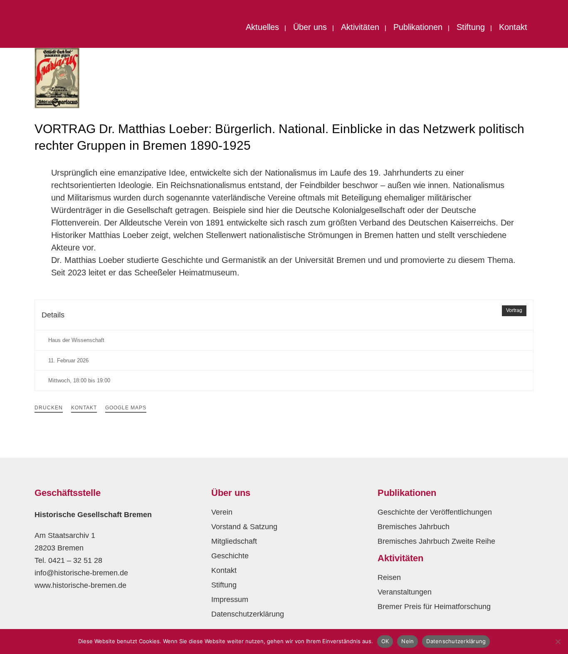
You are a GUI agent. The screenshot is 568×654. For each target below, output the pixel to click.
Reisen (389, 577)
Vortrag (514, 310)
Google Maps (125, 408)
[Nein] (557, 641)
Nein (407, 641)
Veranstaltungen (405, 592)
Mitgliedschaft (234, 541)
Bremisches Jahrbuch (413, 526)
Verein (221, 512)
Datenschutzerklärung (247, 614)
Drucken (49, 408)
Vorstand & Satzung (244, 526)
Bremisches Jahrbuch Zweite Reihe (436, 541)
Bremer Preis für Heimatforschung (434, 606)
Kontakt (84, 408)
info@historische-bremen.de (81, 573)
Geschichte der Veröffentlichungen (435, 512)
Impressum (229, 599)
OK (385, 641)
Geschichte (230, 556)
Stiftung (224, 585)
